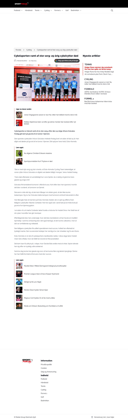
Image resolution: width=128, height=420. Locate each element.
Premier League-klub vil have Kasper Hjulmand (41, 274)
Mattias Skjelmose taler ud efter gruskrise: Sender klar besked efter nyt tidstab (50, 123)
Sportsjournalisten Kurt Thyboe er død (38, 161)
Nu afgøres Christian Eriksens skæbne (38, 153)
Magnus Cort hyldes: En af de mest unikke (39, 298)
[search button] (112, 10)
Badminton (75, 10)
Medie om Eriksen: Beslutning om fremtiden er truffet (43, 306)
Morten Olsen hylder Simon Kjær (36, 290)
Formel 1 (57, 10)
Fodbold (17, 10)
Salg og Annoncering (48, 372)
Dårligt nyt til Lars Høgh (32, 282)
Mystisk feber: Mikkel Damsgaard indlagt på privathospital (45, 266)
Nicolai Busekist (22, 60)
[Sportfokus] (64, 4)
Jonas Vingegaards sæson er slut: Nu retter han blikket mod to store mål (50, 115)
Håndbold (28, 10)
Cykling (47, 10)
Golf (67, 10)
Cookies (44, 368)
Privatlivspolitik (46, 364)
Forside (18, 50)
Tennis (37, 10)
